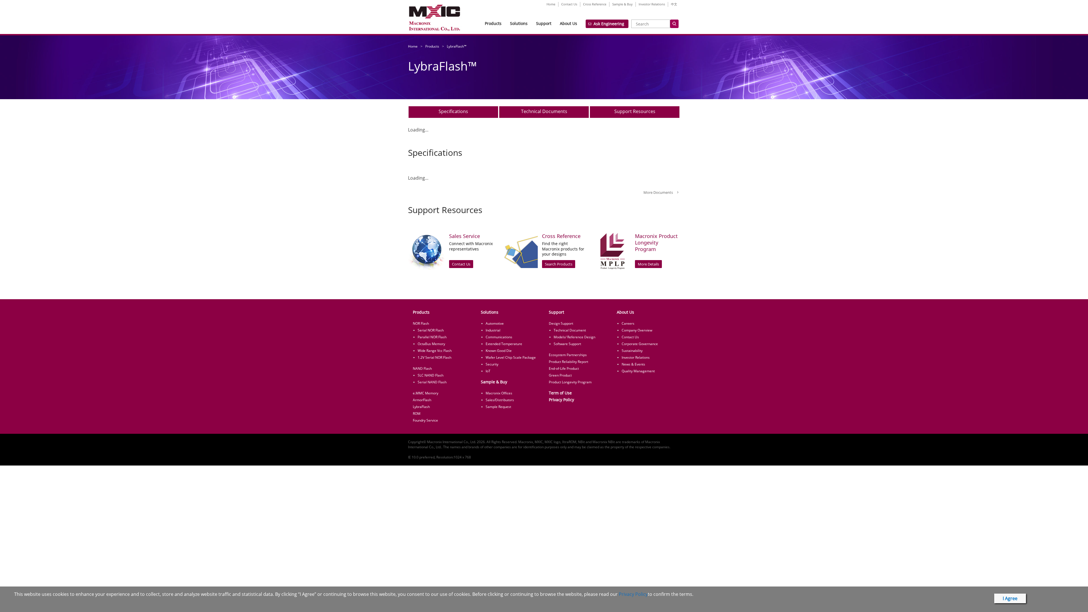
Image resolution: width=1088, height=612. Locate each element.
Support (543, 23)
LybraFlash (421, 406)
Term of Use (560, 393)
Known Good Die (499, 350)
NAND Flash (422, 368)
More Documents (658, 192)
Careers (628, 323)
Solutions (519, 23)
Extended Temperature (504, 343)
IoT (488, 371)
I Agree (1010, 598)
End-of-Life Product (564, 368)
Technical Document (570, 330)
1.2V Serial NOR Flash (434, 357)
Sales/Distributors (500, 400)
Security (492, 364)
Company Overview (637, 330)
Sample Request (498, 406)
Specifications (453, 111)
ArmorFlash (422, 400)
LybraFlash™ (456, 46)
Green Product (560, 375)
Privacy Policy (561, 399)
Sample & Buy (622, 4)
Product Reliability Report (568, 361)
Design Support (561, 323)
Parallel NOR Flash (432, 337)
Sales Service (464, 236)
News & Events (633, 364)
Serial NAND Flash (432, 382)
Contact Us (569, 4)
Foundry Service (425, 420)
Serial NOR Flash (431, 330)
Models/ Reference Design (574, 337)
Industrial (493, 330)
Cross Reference (594, 4)
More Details (648, 264)
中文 (674, 4)
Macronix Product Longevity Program (656, 243)
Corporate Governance (640, 343)
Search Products (558, 264)
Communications (499, 337)
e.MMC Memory (425, 393)
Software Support (567, 343)
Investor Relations (652, 4)
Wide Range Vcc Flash (435, 350)
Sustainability (632, 350)
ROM (416, 413)
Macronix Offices (499, 393)
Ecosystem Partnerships (568, 354)
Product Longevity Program (570, 382)
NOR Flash (421, 323)
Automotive (495, 323)
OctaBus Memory (431, 343)
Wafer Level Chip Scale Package (511, 357)
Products (493, 23)
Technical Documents (544, 111)
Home (551, 4)
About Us (568, 23)
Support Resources (634, 111)
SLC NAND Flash (430, 375)
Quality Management (638, 371)
